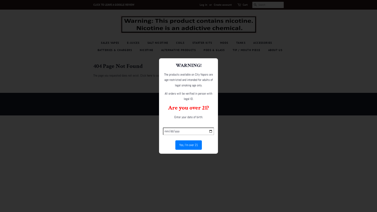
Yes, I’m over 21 (188, 145)
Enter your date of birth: (188, 117)
